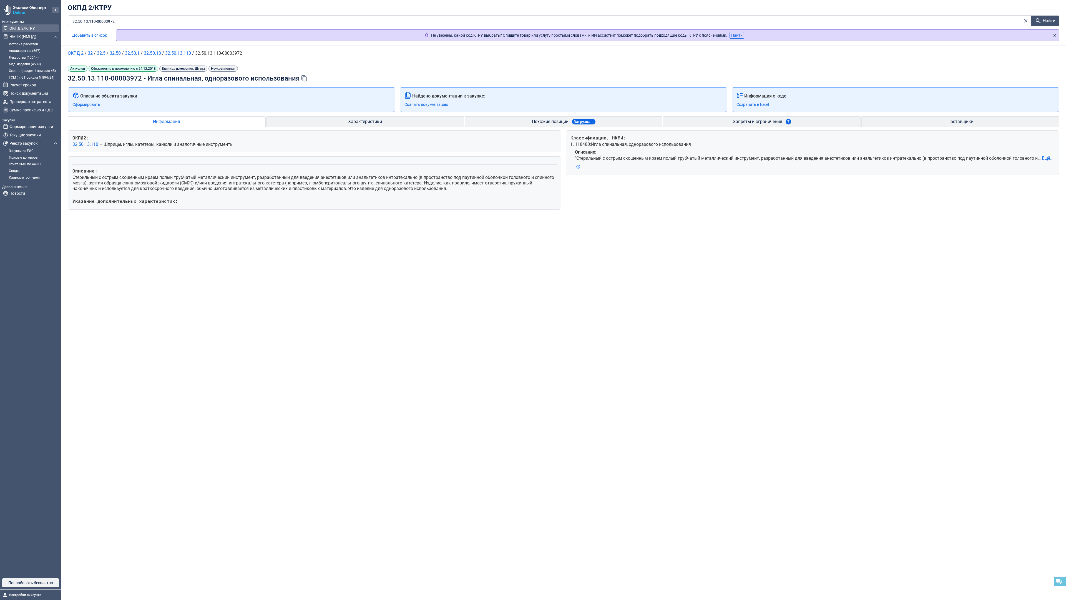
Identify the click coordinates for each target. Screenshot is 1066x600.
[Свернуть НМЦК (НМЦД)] (55, 36)
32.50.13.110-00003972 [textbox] (93, 21)
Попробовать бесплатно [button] (30, 583)
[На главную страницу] (24, 10)
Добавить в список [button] (89, 35)
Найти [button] (737, 35)
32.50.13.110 (85, 144)
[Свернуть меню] (55, 10)
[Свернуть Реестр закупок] (55, 143)
